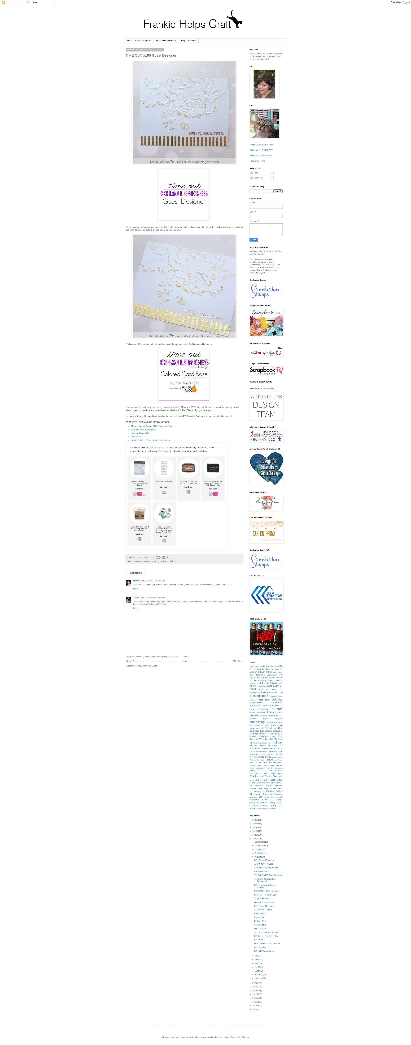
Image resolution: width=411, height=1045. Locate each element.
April (257, 967)
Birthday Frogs (260, 921)
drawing (253, 719)
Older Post (237, 661)
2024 (254, 827)
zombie (272, 808)
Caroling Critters (261, 871)
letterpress (262, 751)
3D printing (253, 666)
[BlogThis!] (158, 557)
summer (253, 788)
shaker (273, 771)
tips (271, 794)
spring (252, 783)
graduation (278, 731)
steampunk (259, 785)
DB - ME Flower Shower (264, 951)
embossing (148, 561)
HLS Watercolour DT (262, 743)
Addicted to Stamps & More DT (268, 669)
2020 (254, 983)
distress (262, 716)
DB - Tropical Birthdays (264, 906)
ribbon (252, 771)
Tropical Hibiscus (261, 898)
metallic (279, 754)
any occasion (138, 561)
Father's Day (258, 725)
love (269, 751)
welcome (279, 803)
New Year (253, 763)
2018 (254, 991)
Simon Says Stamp (273, 773)
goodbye (268, 731)
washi (177, 561)
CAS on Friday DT (271, 689)
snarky (265, 780)
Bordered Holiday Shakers (265, 895)
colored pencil (263, 700)
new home (278, 760)
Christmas (261, 695)
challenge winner (269, 692)
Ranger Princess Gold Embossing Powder (150, 440)
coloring (277, 699)
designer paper (275, 712)
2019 (254, 987)
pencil (251, 768)
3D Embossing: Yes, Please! (266, 868)
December (259, 842)
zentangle (265, 808)
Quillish (136, 581)
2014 (254, 1005)
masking (253, 754)
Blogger (245, 1037)
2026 (254, 820)
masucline (270, 754)
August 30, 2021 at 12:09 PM (152, 598)
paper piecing (276, 765)
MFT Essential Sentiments (143, 430)
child (251, 696)
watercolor (262, 802)
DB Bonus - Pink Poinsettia (266, 936)
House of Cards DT (271, 745)
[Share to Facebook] (164, 557)
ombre (260, 763)
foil (271, 725)
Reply (135, 589)
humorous (254, 748)
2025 (254, 824)
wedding (272, 803)
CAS (252, 689)
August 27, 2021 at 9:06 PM (153, 581)
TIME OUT (169, 227)
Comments (258, 178)
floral (266, 725)
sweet (260, 788)
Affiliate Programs (143, 41)
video (272, 800)
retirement (279, 768)
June (257, 959)
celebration (254, 692)
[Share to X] (161, 557)
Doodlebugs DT (274, 715)
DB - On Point (260, 928)
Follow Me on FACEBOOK (260, 156)
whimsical (253, 805)
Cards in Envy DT (275, 686)
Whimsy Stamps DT (271, 805)
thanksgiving (259, 791)
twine (273, 797)
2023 (254, 831)
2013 (254, 1009)
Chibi (281, 692)
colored (252, 700)
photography (260, 768)
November (259, 846)
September (260, 853)
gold (155, 561)
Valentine (254, 799)
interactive (274, 748)
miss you (253, 757)
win (198, 227)
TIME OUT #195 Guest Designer (268, 875)
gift (275, 728)
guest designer (163, 561)
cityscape (273, 696)
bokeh (251, 683)
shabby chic (265, 771)
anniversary (278, 672)
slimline (258, 780)
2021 (254, 839)
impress (264, 748)
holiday (278, 742)
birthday (262, 680)
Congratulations (256, 703)
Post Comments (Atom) (147, 666)
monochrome (277, 757)
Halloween (264, 736)
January (258, 978)
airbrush (261, 672)
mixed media (264, 757)
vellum (264, 799)
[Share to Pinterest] (167, 557)
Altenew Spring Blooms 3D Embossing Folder (152, 426)
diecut (253, 715)
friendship (278, 725)
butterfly (258, 683)
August (258, 857)
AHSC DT (253, 672)
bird (255, 681)
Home (128, 41)
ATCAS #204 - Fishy (263, 910)
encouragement (275, 722)
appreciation (272, 675)
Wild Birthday (260, 947)
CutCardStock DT (266, 709)
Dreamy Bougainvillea (264, 902)
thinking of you (261, 794)
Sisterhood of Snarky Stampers (266, 776)
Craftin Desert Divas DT (272, 706)
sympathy (268, 788)
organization (278, 763)
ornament (253, 765)
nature (270, 759)
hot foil (253, 745)
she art (258, 773)
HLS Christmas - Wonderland (267, 944)
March (258, 971)
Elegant (279, 718)
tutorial (266, 797)
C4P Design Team (259, 686)
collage (280, 696)
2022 (254, 835)
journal (255, 751)
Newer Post (131, 661)
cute (280, 709)
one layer (267, 762)
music (263, 760)
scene (258, 771)
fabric (251, 725)
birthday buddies (275, 681)
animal (269, 672)
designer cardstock (257, 712)
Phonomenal (260, 914)
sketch (251, 780)
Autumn (252, 678)
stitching (279, 785)
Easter (266, 719)
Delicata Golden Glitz (141, 433)
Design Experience (188, 41)
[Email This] (155, 557)
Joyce (136, 598)
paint (260, 765)
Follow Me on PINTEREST (260, 150)
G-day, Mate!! (260, 925)
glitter (280, 728)
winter (252, 808)
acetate (261, 666)
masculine (277, 751)
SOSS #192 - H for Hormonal (267, 891)
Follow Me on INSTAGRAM (261, 145)
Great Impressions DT (259, 734)
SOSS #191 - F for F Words (266, 932)
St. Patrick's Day (262, 783)
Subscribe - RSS (257, 161)
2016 (254, 998)
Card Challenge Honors (165, 41)
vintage (279, 800)
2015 (254, 1002)
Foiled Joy (258, 940)
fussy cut (254, 728)
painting (266, 765)
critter (252, 709)
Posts (255, 173)
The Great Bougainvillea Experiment (264, 880)
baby (259, 678)
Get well (268, 728)
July (257, 956)
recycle (270, 768)
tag (274, 788)
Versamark (136, 436)
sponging (276, 779)
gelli (262, 728)
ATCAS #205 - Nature (263, 864)
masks (262, 754)
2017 (254, 994)
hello (172, 561)
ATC (281, 675)
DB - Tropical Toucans (264, 860)
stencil (269, 785)
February (259, 974)
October (258, 849)
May (257, 963)
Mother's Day (254, 760)
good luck (259, 731)
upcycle (279, 797)
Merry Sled (259, 917)
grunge (274, 734)
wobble (259, 808)
